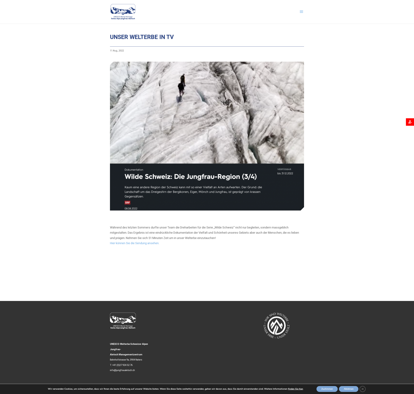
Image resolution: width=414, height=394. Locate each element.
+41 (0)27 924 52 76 (122, 365)
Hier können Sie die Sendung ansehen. (134, 243)
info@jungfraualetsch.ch (122, 370)
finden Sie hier (295, 388)
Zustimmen (327, 388)
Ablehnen (349, 388)
